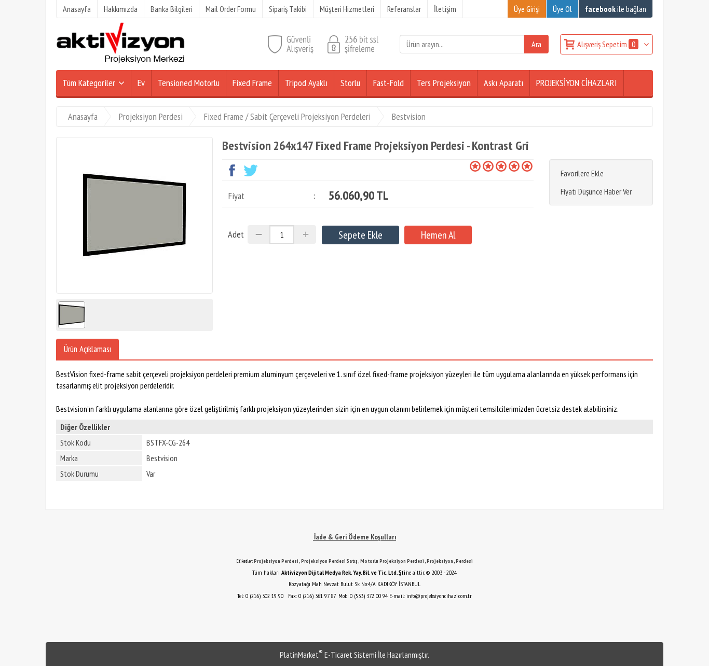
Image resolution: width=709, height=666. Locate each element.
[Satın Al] (438, 235)
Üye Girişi (527, 9)
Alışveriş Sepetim (606, 44)
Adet (236, 234)
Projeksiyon (440, 561)
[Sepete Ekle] (360, 235)
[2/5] (482, 166)
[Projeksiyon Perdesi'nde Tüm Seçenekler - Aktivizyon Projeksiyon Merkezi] (120, 61)
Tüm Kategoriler (88, 83)
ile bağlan (615, 9)
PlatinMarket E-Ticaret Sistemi (328, 654)
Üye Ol (562, 9)
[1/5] (475, 166)
